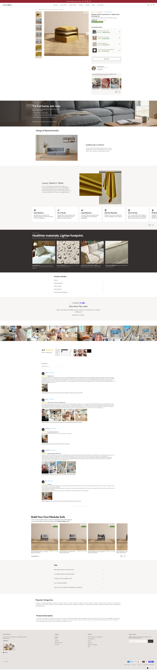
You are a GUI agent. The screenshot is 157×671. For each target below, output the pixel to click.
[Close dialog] (99, 324)
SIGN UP (67, 341)
